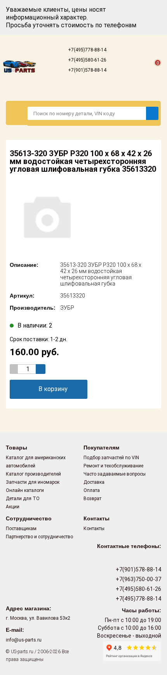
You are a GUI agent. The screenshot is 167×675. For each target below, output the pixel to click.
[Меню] (17, 113)
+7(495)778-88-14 (86, 50)
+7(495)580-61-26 (86, 60)
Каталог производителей (33, 474)
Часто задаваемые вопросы (115, 474)
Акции (12, 506)
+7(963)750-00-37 (138, 579)
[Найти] (152, 113)
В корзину (53, 389)
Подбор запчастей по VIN (111, 457)
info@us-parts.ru (24, 640)
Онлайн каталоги (25, 490)
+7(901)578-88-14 (86, 70)
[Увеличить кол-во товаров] (40, 369)
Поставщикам (21, 528)
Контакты (94, 528)
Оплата (92, 490)
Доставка (94, 482)
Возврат (92, 498)
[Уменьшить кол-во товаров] (14, 369)
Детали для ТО (23, 498)
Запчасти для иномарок (32, 482)
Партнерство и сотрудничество (39, 536)
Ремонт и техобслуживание (113, 466)
